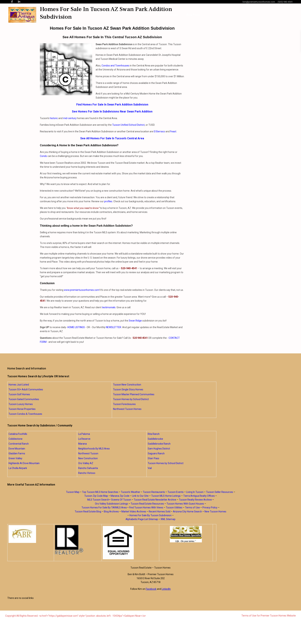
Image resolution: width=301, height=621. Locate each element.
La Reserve (84, 438)
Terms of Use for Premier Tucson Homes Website (268, 615)
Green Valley (15, 458)
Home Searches (168, 14)
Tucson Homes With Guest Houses (185, 503)
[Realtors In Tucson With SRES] (186, 534)
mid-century (69, 118)
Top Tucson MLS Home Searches (100, 492)
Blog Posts (193, 14)
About (146, 14)
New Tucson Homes (215, 511)
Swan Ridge (135, 320)
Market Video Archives (133, 511)
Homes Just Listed (19, 384)
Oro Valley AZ (85, 463)
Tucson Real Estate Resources (147, 503)
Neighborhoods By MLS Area (94, 448)
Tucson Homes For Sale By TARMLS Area (104, 507)
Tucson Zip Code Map (96, 495)
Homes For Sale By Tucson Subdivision (150, 515)
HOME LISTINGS (76, 327)
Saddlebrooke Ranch (159, 443)
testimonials (108, 307)
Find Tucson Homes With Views (146, 507)
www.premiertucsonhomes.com (81, 290)
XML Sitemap (168, 519)
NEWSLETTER (113, 327)
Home (133, 14)
